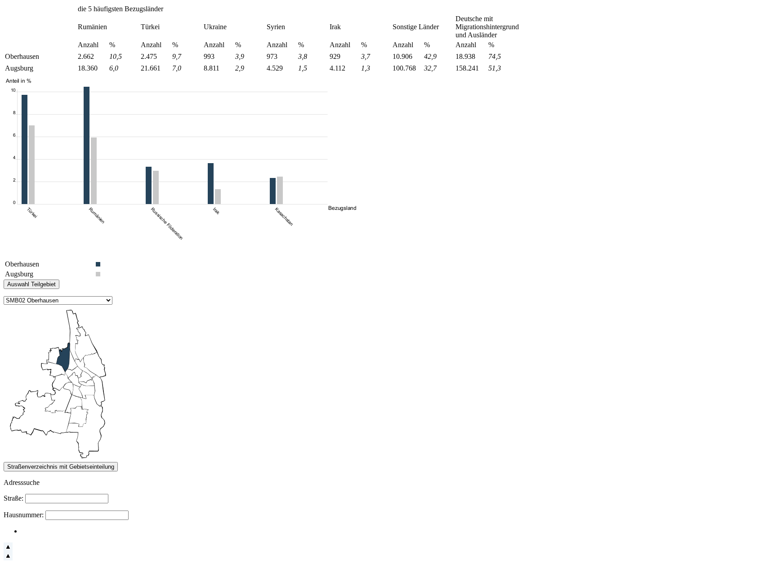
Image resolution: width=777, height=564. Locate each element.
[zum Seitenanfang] (8, 549)
